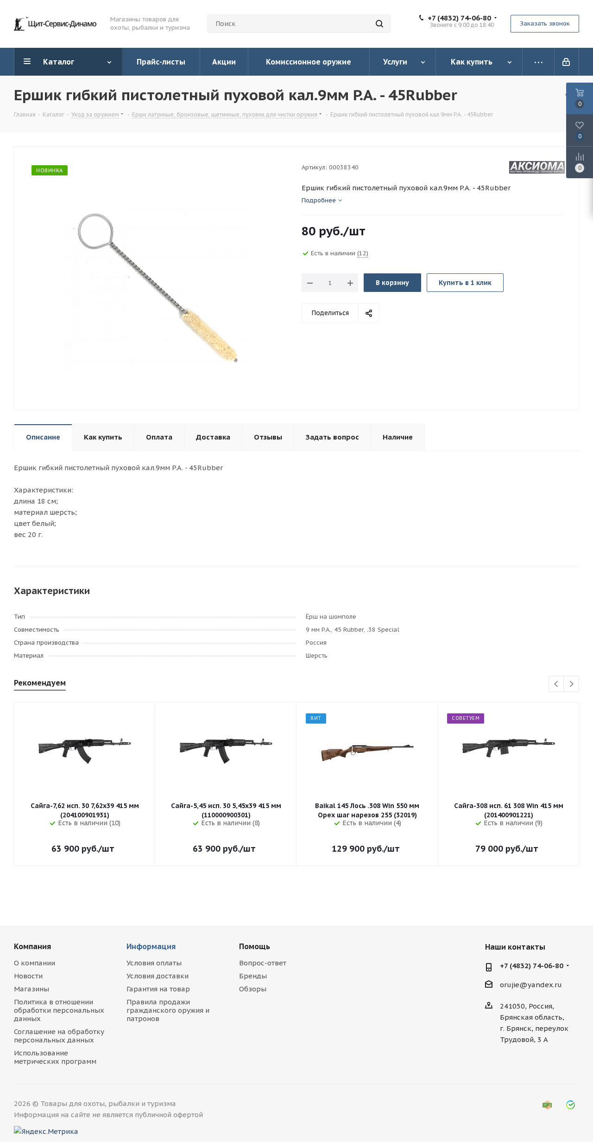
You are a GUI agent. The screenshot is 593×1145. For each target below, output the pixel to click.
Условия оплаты (154, 962)
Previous (556, 684)
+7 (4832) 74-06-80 (459, 18)
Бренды (253, 975)
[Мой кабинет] (567, 62)
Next (571, 684)
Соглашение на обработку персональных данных (59, 1035)
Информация (151, 946)
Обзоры (252, 988)
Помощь (254, 946)
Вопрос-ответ (262, 962)
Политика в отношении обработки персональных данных (59, 1010)
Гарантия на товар (158, 988)
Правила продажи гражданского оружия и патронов (167, 1010)
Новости (28, 975)
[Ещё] (539, 62)
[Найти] (379, 23)
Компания (32, 946)
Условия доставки (157, 975)
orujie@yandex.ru (531, 984)
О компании (34, 962)
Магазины (31, 988)
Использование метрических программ (55, 1057)
